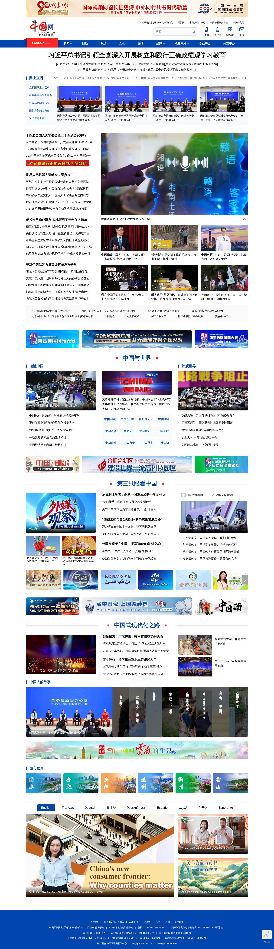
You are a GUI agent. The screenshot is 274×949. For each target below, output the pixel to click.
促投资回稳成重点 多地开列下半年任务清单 (56, 220)
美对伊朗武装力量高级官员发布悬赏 (51, 264)
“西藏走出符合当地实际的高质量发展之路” (132, 519)
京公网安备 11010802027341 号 (175, 933)
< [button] (242, 78)
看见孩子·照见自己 (163, 294)
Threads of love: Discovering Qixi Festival (204, 848)
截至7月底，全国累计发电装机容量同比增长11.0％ (58, 226)
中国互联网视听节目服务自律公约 (66, 927)
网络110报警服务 (95, 927)
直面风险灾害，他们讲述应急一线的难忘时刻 (56, 732)
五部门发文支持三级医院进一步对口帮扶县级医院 (57, 181)
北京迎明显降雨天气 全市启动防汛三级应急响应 (56, 208)
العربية (183, 807)
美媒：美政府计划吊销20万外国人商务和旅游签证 (57, 278)
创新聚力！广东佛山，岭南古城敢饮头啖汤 (133, 636)
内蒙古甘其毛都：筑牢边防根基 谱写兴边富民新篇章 (136, 651)
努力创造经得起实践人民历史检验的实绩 (191, 64)
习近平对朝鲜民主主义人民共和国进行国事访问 (108, 310)
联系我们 (147, 921)
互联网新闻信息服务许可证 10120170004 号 (132, 933)
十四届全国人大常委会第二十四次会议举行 (56, 135)
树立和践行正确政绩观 (190, 316)
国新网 (181, 22)
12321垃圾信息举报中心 (121, 927)
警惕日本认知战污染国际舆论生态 (202, 430)
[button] (245, 174)
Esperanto (226, 807)
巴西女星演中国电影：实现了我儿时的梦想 (210, 538)
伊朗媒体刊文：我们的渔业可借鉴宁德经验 (129, 558)
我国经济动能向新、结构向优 (47, 444)
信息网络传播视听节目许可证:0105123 (87, 938)
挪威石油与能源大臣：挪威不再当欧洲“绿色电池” (57, 291)
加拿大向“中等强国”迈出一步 (199, 437)
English (46, 807)
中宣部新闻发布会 (39, 103)
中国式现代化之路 (137, 625)
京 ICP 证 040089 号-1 (94, 933)
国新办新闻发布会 (39, 110)
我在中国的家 (109, 294)
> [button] (246, 78)
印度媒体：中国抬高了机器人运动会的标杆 (210, 544)
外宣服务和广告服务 (114, 921)
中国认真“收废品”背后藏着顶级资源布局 (54, 415)
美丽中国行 (221, 316)
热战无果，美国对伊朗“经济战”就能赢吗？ (208, 415)
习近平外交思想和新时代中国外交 (156, 22)
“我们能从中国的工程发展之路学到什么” (127, 501)
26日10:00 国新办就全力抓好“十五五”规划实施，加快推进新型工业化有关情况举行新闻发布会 (188, 78)
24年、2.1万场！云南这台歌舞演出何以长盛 (53, 670)
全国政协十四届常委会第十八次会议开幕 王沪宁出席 (59, 142)
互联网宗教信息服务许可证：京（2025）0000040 (135, 938)
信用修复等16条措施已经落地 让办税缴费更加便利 (58, 253)
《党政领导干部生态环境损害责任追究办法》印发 (57, 148)
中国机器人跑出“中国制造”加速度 (201, 528)
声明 (167, 921)
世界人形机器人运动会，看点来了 (50, 175)
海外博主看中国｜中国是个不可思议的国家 (129, 526)
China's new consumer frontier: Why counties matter (66, 891)
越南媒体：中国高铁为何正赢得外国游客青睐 (211, 551)
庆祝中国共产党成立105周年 (208, 310)
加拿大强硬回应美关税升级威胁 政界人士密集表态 (58, 285)
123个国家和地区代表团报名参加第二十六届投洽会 (58, 155)
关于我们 (95, 921)
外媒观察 (33, 528)
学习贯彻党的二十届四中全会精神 (51, 310)
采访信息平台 (36, 118)
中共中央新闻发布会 (40, 95)
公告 (158, 921)
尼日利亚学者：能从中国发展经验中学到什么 (134, 494)
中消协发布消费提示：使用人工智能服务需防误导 (57, 195)
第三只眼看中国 (137, 483)
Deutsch (90, 807)
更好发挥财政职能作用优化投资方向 (52, 422)
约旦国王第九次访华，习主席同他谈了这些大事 (134, 64)
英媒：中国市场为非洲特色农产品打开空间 (129, 509)
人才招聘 (133, 921)
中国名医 (207, 254)
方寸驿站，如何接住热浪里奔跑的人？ (130, 659)
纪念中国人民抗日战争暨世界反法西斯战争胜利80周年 (62, 316)
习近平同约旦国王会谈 (71, 64)
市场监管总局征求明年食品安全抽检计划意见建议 (57, 240)
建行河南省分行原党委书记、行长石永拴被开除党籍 (59, 202)
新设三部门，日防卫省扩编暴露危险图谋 (207, 422)
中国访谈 (107, 254)
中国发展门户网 (197, 22)
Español (162, 807)
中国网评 (164, 419)
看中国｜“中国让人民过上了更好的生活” (127, 551)
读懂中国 (37, 366)
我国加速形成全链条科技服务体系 (132, 69)
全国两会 (110, 316)
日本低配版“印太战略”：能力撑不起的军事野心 (207, 405)
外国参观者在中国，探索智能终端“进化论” (132, 544)
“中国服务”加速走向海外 (94, 69)
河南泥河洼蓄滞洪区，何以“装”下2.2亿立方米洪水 (134, 643)
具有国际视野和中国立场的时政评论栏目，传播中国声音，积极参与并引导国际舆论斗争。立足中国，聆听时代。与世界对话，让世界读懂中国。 (136, 404)
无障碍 (267, 941)
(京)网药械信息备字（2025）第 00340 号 (185, 938)
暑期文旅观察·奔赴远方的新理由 (121, 219)
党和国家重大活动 (39, 87)
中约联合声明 (94, 64)
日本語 (111, 807)
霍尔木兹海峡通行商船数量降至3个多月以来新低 (57, 271)
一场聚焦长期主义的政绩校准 (47, 437)
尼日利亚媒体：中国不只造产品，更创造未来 (130, 534)
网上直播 (36, 78)
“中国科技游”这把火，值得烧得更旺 (51, 430)
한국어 (203, 807)
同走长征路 (133, 316)
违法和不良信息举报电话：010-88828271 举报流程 (197, 927)
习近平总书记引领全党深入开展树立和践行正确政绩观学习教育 (137, 55)
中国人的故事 (40, 682)
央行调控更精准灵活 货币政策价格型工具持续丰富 (58, 233)
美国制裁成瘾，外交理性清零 (200, 444)
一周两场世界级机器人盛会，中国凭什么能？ (54, 405)
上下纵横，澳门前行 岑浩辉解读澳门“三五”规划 (132, 666)
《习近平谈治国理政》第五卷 (163, 310)
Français (68, 807)
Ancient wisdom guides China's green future (206, 892)
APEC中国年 (158, 316)
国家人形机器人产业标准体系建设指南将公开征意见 (59, 246)
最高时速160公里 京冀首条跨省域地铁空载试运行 (57, 188)
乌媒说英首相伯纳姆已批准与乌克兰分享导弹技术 (57, 298)
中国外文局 (238, 22)
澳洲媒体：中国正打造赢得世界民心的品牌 (210, 558)
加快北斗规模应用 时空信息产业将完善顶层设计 (133, 674)
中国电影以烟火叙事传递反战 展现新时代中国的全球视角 (78, 560)
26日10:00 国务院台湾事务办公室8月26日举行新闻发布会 (96, 78)
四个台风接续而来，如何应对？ (175, 69)
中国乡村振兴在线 (219, 22)
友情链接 (179, 921)
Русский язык (136, 807)
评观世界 (189, 366)
